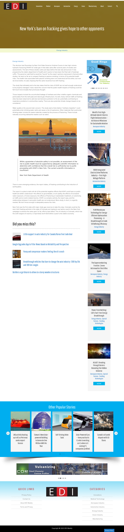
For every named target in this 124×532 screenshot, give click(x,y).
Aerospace (57, 6)
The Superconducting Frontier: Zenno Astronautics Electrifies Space (99, 266)
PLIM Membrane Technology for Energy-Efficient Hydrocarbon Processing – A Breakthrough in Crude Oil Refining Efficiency (99, 216)
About (102, 6)
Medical (48, 6)
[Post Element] (20, 431)
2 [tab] (62, 454)
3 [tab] (64, 454)
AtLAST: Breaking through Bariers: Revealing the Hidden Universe (99, 366)
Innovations (39, 6)
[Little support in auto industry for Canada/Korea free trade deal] (17, 236)
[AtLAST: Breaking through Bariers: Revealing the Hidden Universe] (99, 351)
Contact (110, 6)
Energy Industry (62, 50)
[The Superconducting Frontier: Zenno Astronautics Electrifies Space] (99, 251)
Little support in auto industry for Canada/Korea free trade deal (47, 234)
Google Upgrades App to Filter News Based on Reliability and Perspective (41, 244)
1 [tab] (60, 454)
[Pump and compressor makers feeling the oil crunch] (17, 254)
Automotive (67, 6)
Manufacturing (93, 6)
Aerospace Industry (99, 126)
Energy (76, 6)
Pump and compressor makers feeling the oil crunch (43, 251)
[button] (117, 6)
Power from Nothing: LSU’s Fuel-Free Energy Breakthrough (99, 313)
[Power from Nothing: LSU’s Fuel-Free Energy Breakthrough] (99, 300)
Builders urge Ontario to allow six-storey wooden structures (36, 272)
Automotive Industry (99, 181)
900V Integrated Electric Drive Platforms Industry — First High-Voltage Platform (99, 173)
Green (83, 6)
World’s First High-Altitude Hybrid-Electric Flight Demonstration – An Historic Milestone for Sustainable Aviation (99, 118)
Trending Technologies (100, 322)
